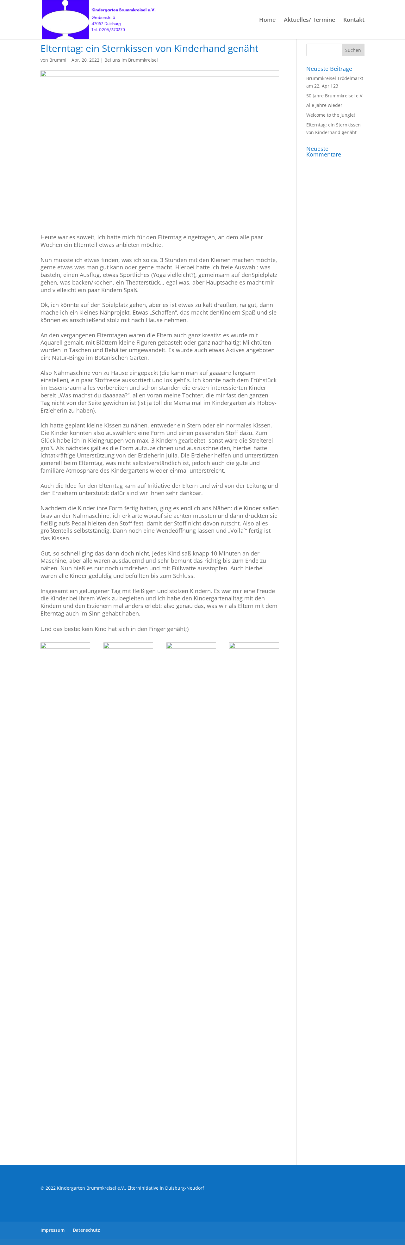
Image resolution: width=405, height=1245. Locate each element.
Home (267, 20)
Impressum (52, 1230)
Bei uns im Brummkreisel (131, 60)
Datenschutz (86, 1230)
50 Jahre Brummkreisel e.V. (335, 96)
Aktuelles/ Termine (309, 20)
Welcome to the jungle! (330, 115)
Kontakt (353, 20)
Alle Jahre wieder (324, 105)
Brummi (57, 60)
